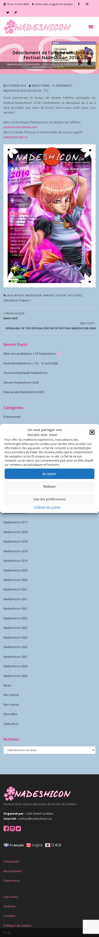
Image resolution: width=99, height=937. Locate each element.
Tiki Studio (74, 295)
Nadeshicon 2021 (15, 589)
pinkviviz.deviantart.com (20, 127)
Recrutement (12, 871)
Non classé (11, 695)
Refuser (49, 486)
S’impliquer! (11, 861)
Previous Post (14, 316)
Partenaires (11, 880)
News (7, 685)
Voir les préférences (49, 499)
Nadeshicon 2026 (15, 666)
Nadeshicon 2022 (15, 608)
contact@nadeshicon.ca (35, 818)
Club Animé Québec (39, 813)
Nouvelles (34, 90)
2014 (10, 295)
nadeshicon (33, 295)
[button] (92, 432)
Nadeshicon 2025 (15, 647)
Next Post (51, 326)
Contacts (9, 916)
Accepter (49, 474)
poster (61, 295)
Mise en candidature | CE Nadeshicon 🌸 (32, 353)
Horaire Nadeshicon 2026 (21, 382)
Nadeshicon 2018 (15, 532)
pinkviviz (49, 295)
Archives (9, 906)
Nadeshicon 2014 (14, 90)
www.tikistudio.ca (15, 137)
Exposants (10, 897)
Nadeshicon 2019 (15, 551)
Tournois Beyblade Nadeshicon (25, 373)
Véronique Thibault (17, 300)
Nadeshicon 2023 (15, 628)
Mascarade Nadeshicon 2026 (23, 392)
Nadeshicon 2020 (15, 570)
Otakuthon (10, 724)
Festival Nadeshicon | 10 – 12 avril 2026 (30, 363)
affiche (19, 295)
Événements (64, 85)
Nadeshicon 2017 (15, 522)
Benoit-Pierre (41, 85)
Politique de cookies (47, 507)
